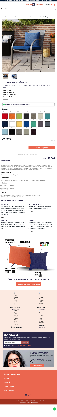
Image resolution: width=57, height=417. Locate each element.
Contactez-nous (37, 365)
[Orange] (12, 116)
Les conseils (41, 308)
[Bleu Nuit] (5, 124)
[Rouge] (5, 116)
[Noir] (12, 132)
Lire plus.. (3, 217)
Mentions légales (22, 402)
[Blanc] (12, 124)
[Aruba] (33, 124)
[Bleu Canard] (47, 116)
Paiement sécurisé (16, 327)
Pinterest (54, 158)
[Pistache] (19, 116)
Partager (49, 158)
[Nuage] (5, 132)
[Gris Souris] (19, 132)
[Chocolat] (33, 132)
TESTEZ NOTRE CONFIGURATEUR (28, 284)
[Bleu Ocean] (26, 124)
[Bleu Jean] (47, 124)
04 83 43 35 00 (38, 359)
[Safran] (19, 124)
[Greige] (40, 116)
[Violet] (40, 124)
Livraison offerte (15, 308)
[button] (28, 109)
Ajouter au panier (42, 148)
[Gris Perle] (26, 132)
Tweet (52, 158)
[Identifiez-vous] (51, 5)
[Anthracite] (26, 116)
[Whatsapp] (54, 409)
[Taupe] (33, 116)
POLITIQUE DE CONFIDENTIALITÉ (22, 345)
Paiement (41, 326)
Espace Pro (47, 4)
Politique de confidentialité (32, 402)
